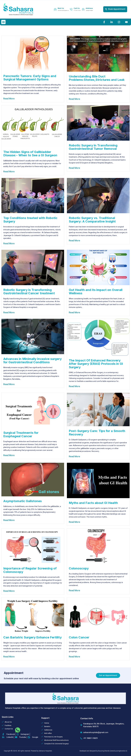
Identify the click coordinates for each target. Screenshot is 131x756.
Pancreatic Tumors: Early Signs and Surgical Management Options (29, 77)
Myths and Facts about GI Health (93, 503)
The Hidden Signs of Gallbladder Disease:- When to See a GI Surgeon (30, 153)
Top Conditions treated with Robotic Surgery (30, 219)
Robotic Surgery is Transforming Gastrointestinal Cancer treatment (29, 291)
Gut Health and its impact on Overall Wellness (95, 291)
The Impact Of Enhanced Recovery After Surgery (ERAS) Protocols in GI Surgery (96, 364)
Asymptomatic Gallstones (22, 501)
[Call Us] (71, 9)
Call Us (77, 8)
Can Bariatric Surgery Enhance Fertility (32, 637)
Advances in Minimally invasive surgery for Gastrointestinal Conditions (32, 360)
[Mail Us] (55, 9)
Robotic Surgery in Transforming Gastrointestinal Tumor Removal (93, 147)
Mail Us (61, 8)
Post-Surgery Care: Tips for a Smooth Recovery (97, 432)
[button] (3, 22)
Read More (9, 98)
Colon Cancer (79, 637)
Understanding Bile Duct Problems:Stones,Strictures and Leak (96, 78)
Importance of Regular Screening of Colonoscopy (30, 570)
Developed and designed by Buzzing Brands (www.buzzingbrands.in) (103, 751)
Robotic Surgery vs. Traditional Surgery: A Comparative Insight (92, 219)
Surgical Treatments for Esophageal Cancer (21, 434)
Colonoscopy (79, 568)
